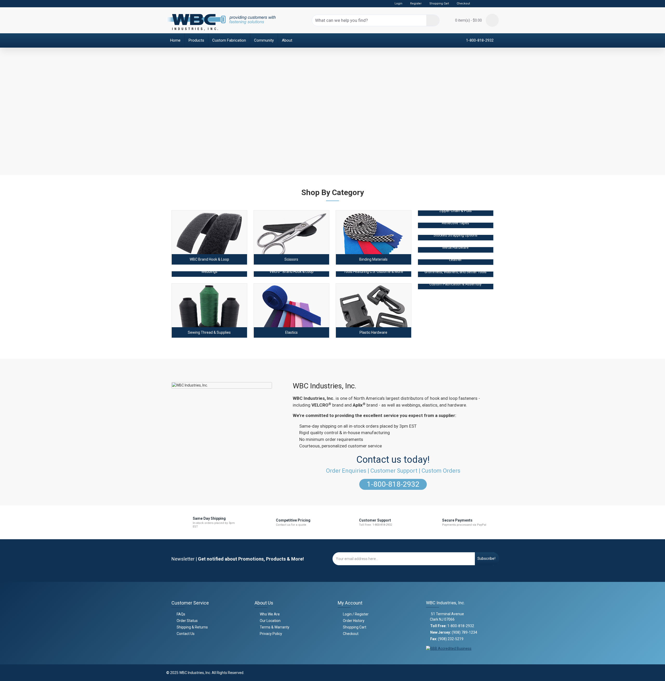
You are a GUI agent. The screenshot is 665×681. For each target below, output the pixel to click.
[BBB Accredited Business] (448, 647)
